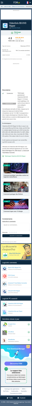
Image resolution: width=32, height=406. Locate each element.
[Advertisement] (16, 14)
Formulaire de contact (16, 393)
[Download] (29, 324)
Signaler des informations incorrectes (13, 59)
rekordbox (11, 332)
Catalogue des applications (11, 389)
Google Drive (12, 324)
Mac (2, 6)
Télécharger (17, 32)
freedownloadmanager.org (16, 402)
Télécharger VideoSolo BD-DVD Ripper (15, 156)
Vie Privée (6, 391)
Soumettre (24, 391)
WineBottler (11, 339)
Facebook (22, 398)
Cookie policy (14, 391)
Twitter (11, 398)
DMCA (23, 389)
